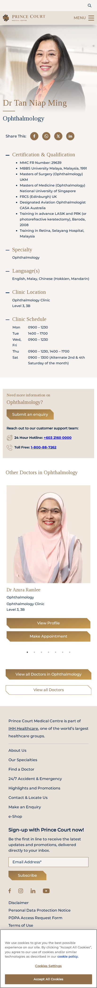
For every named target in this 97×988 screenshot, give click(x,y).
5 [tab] (55, 652)
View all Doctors (48, 690)
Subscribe (27, 875)
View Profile (48, 623)
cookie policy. (67, 956)
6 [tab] (62, 652)
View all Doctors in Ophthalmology (48, 674)
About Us (17, 750)
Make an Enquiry (24, 807)
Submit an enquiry (30, 414)
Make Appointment (48, 636)
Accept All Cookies (48, 979)
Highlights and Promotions (34, 788)
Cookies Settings (48, 966)
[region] (48, 958)
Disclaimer (18, 903)
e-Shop (15, 816)
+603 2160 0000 (58, 438)
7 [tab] (69, 652)
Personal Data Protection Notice (39, 910)
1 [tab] (27, 652)
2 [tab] (34, 652)
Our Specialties (22, 760)
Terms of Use (20, 925)
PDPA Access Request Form (35, 918)
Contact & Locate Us (28, 797)
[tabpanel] (48, 564)
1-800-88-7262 (43, 447)
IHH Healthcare (23, 728)
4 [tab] (48, 652)
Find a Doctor (21, 769)
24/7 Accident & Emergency (35, 778)
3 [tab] (41, 652)
